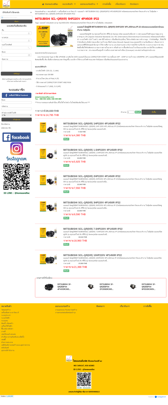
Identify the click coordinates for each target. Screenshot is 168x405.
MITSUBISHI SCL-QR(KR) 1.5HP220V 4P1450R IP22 (92, 149)
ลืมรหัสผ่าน (5, 124)
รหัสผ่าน (4, 106)
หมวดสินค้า (52, 11)
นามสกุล (5, 37)
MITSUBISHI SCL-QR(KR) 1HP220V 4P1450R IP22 (91, 123)
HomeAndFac (40, 11)
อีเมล (4, 52)
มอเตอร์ (81, 11)
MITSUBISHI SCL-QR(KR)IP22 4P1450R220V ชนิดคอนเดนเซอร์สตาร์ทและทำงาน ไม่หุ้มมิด (121, 11)
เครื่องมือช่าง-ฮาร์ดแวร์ (67, 11)
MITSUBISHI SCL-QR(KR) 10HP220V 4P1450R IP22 (92, 255)
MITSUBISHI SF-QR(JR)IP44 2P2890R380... (106, 287)
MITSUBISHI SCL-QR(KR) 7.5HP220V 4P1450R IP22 (92, 228)
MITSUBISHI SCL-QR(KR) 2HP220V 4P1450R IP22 (91, 176)
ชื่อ (3, 30)
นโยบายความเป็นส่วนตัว (14, 81)
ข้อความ (5, 59)
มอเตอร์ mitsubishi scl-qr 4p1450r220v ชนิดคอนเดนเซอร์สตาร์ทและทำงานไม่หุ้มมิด (72, 23)
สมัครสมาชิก (6, 128)
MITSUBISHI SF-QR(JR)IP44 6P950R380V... (148, 287)
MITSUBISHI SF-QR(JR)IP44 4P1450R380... (64, 287)
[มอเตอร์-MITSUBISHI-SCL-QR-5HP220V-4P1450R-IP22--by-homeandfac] (55, 36)
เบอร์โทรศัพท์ (7, 45)
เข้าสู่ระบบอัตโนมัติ (8, 113)
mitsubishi (108, 23)
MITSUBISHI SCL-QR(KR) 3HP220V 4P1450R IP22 (91, 202)
